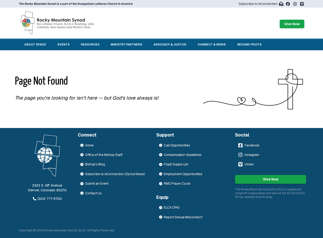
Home (89, 145)
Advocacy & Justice (169, 44)
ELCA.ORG (171, 207)
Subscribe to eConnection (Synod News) (115, 174)
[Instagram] (294, 4)
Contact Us (93, 193)
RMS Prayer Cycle (177, 183)
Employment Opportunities (183, 174)
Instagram (251, 155)
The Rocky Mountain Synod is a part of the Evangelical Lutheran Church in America (75, 4)
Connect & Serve (212, 44)
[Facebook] (287, 4)
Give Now (292, 24)
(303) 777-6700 (49, 199)
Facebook (252, 145)
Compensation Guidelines (182, 155)
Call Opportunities (177, 145)
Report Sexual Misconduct (183, 217)
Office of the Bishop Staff (103, 155)
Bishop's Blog (95, 164)
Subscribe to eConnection (258, 4)
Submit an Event (97, 183)
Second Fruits (249, 44)
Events (63, 44)
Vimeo (249, 164)
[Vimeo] (301, 4)
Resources (90, 44)
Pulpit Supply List (176, 164)
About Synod (35, 44)
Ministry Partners (126, 44)
